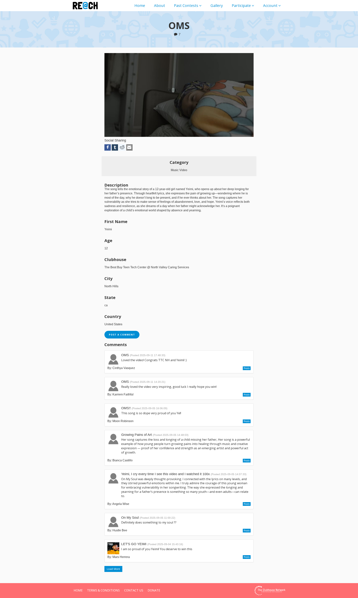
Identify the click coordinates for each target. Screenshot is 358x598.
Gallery (217, 5)
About (159, 5)
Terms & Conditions (103, 590)
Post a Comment (122, 334)
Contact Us (133, 590)
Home (139, 5)
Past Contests (186, 5)
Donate (154, 590)
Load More (113, 569)
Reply (247, 368)
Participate (241, 5)
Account (270, 5)
